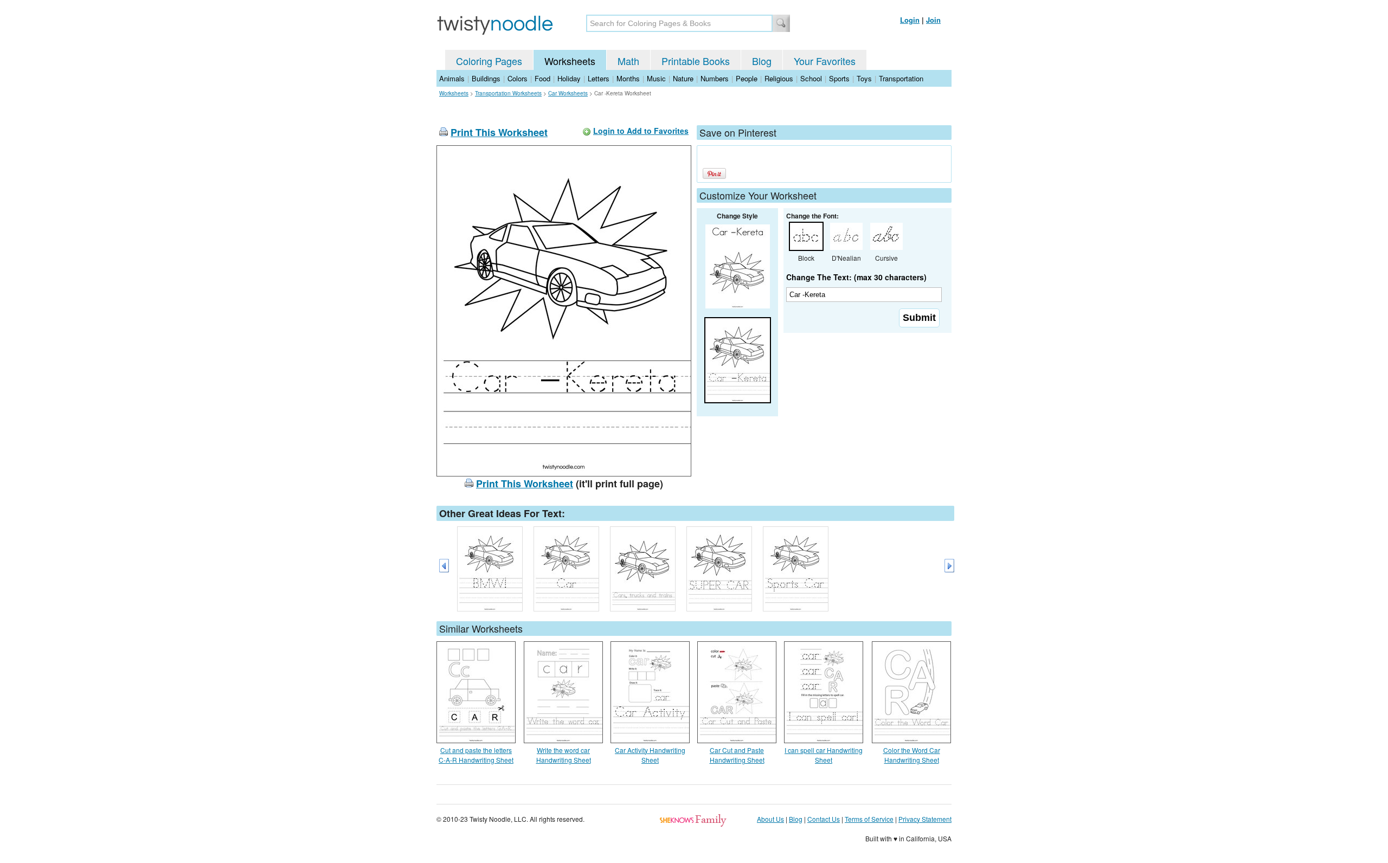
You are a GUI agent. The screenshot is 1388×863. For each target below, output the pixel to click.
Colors (517, 78)
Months (628, 78)
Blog (762, 61)
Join (933, 20)
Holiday (569, 78)
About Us (770, 818)
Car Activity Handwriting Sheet (650, 754)
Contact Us (823, 818)
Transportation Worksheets (508, 93)
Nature (683, 78)
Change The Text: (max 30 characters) (856, 277)
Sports (839, 78)
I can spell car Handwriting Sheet (824, 754)
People (746, 78)
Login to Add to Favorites (641, 130)
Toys (864, 78)
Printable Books (695, 61)
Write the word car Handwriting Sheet (563, 754)
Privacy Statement (925, 818)
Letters (598, 78)
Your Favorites (825, 61)
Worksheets (569, 61)
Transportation (901, 78)
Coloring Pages (489, 61)
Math (628, 61)
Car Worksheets (568, 93)
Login (910, 20)
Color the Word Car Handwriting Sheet (911, 754)
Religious (778, 78)
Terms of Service (869, 818)
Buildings (486, 78)
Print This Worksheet (499, 132)
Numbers (715, 78)
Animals (452, 78)
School (811, 78)
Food (542, 78)
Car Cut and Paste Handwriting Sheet (737, 754)
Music (656, 78)
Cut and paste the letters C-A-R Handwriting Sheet (476, 754)
